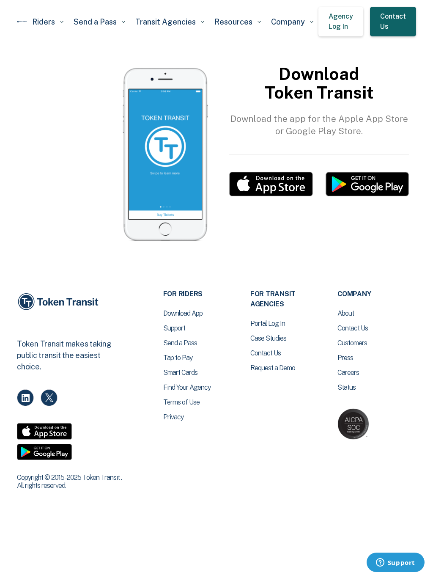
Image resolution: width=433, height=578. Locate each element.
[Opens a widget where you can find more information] (395, 563)
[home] (22, 21)
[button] (48, 21)
